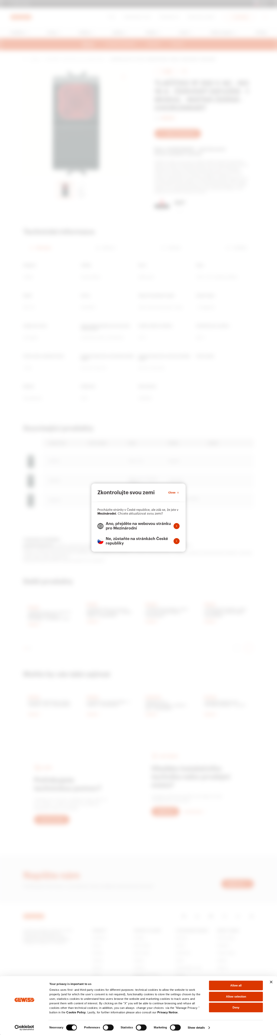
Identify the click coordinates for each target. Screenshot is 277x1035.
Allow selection (236, 996)
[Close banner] (271, 982)
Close (171, 492)
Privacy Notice (167, 1012)
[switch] (108, 1027)
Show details (196, 1027)
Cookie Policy (76, 1012)
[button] (138, 526)
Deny (236, 1007)
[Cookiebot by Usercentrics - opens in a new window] (24, 1027)
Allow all (236, 985)
